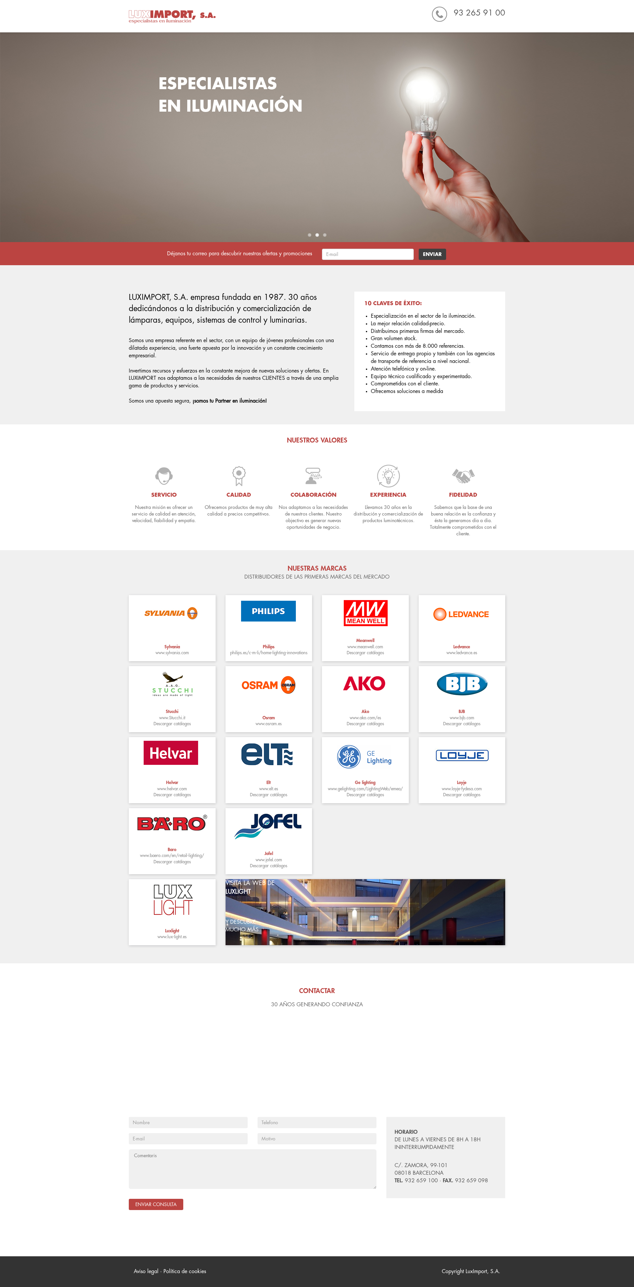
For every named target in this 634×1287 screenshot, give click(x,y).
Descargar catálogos (365, 653)
